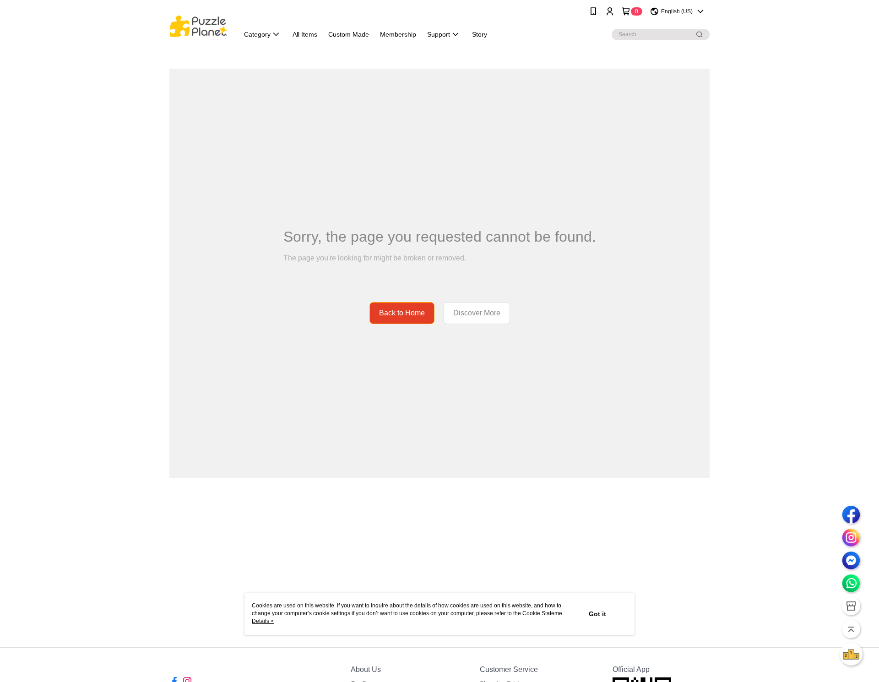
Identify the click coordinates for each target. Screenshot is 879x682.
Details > (263, 621)
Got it (597, 613)
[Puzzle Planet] (198, 24)
